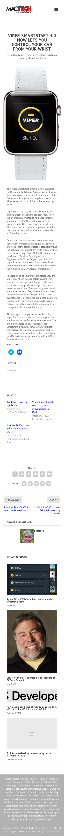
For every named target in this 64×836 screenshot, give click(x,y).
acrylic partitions (27, 815)
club (18, 798)
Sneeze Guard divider (22, 812)
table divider (44, 805)
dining (24, 798)
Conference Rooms (25, 792)
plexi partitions (41, 812)
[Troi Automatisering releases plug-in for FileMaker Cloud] (32, 733)
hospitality (45, 798)
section (56, 798)
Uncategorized (26, 58)
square (38, 802)
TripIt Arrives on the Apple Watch (17, 403)
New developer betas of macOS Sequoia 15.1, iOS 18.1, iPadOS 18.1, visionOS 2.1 (32, 708)
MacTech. (29, 828)
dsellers (21, 55)
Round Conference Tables (37, 785)
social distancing (14, 805)
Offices (15, 795)
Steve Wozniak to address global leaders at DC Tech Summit (31, 679)
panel (45, 802)
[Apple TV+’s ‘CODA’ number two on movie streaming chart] (32, 579)
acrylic (36, 795)
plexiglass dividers (38, 808)
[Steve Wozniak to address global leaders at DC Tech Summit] (32, 641)
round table (43, 815)
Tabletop (29, 802)
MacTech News (49, 55)
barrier (7, 802)
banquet (55, 795)
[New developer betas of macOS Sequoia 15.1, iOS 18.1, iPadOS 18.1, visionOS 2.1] (32, 695)
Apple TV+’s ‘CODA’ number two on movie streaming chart (29, 600)
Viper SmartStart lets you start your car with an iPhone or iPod (43, 407)
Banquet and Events (38, 788)
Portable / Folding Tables (44, 782)
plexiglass (54, 802)
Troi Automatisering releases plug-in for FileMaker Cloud (29, 754)
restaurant (34, 798)
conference (9, 798)
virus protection (20, 808)
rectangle (45, 795)
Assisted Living (19, 788)
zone (21, 802)
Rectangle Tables (15, 785)
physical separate (46, 819)
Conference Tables (22, 782)
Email (21, 831)
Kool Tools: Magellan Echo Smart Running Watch (18, 428)
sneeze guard (30, 805)
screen (15, 802)
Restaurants (26, 795)
